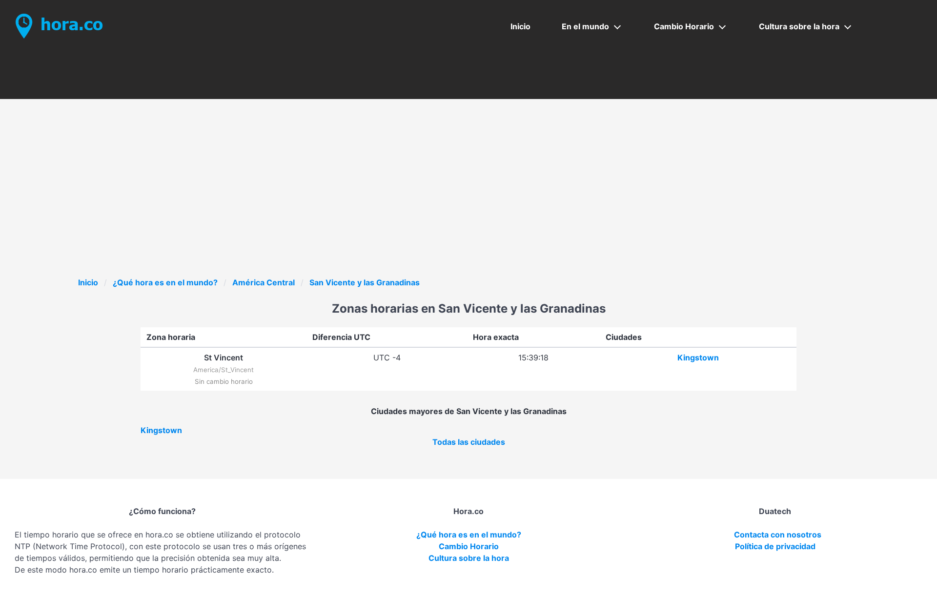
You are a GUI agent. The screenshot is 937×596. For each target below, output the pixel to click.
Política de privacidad (775, 546)
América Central (263, 282)
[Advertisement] (468, 203)
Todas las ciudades (468, 442)
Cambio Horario (684, 26)
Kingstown (698, 357)
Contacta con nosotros (777, 534)
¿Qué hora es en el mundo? (165, 282)
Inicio (520, 26)
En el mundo (585, 26)
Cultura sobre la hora (799, 26)
